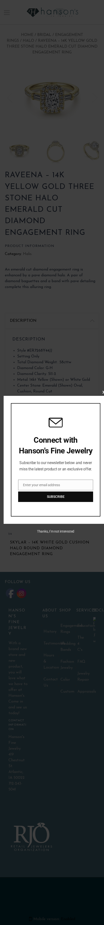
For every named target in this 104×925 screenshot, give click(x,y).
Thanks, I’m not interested (55, 531)
